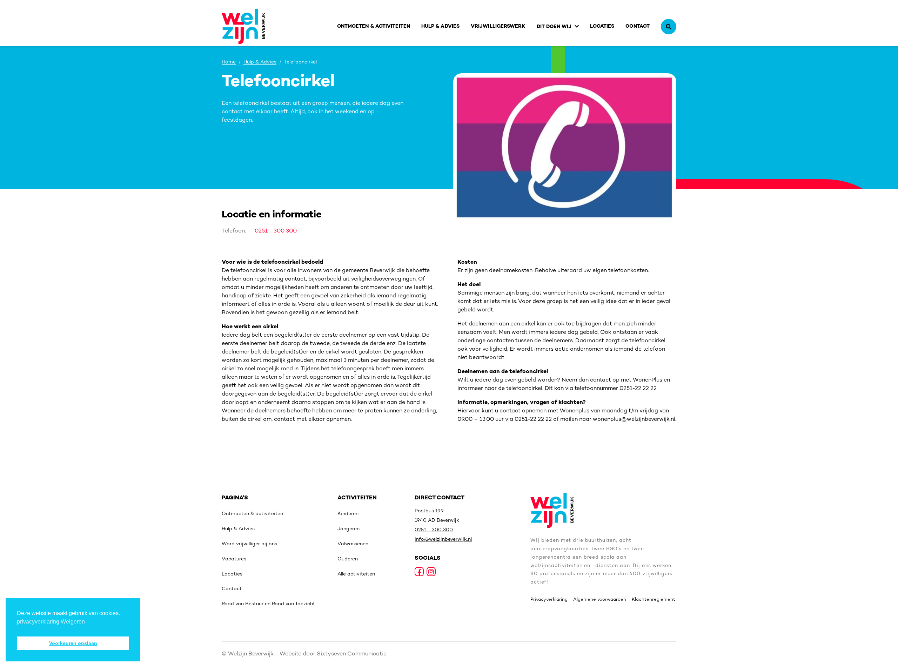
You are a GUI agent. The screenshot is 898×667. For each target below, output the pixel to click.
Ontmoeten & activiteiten (373, 26)
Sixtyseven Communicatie (352, 654)
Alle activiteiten (356, 574)
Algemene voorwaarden (599, 599)
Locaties (602, 26)
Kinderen (347, 514)
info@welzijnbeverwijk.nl (443, 539)
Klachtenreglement (653, 599)
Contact (637, 26)
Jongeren (348, 529)
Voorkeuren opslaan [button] (73, 643)
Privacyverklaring (549, 599)
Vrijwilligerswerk (498, 26)
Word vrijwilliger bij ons (249, 544)
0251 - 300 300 (276, 231)
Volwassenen (352, 544)
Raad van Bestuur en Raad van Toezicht (268, 604)
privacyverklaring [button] (38, 622)
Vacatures (234, 559)
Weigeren (73, 622)
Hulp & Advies (440, 26)
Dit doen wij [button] (554, 26)
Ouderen (347, 559)
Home (229, 62)
